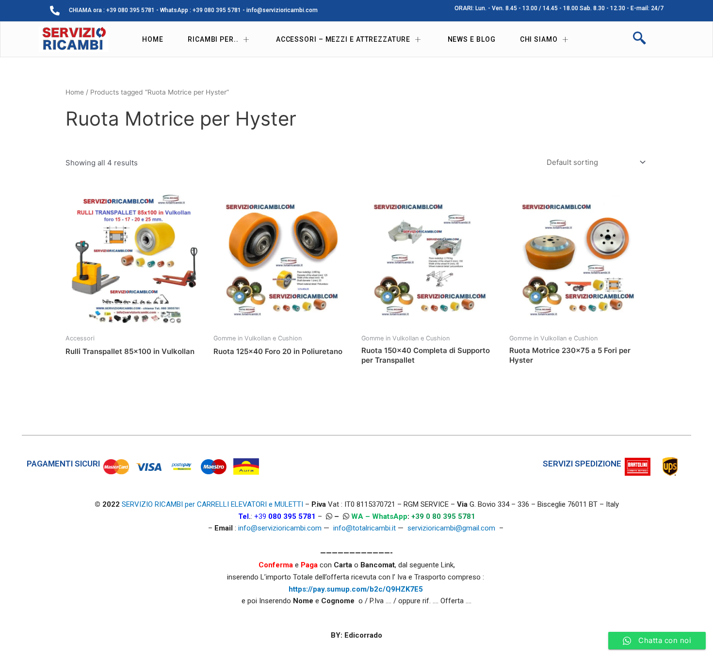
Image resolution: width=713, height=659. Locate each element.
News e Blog (472, 39)
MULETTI (289, 504)
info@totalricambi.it (364, 528)
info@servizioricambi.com (280, 528)
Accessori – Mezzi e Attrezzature (343, 39)
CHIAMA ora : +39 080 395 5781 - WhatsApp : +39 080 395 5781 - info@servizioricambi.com (193, 10)
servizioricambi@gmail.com (451, 528)
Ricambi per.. (213, 39)
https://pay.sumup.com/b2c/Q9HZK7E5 (356, 589)
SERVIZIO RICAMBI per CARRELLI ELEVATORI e (198, 504)
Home (152, 39)
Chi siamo (539, 39)
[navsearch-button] (639, 39)
